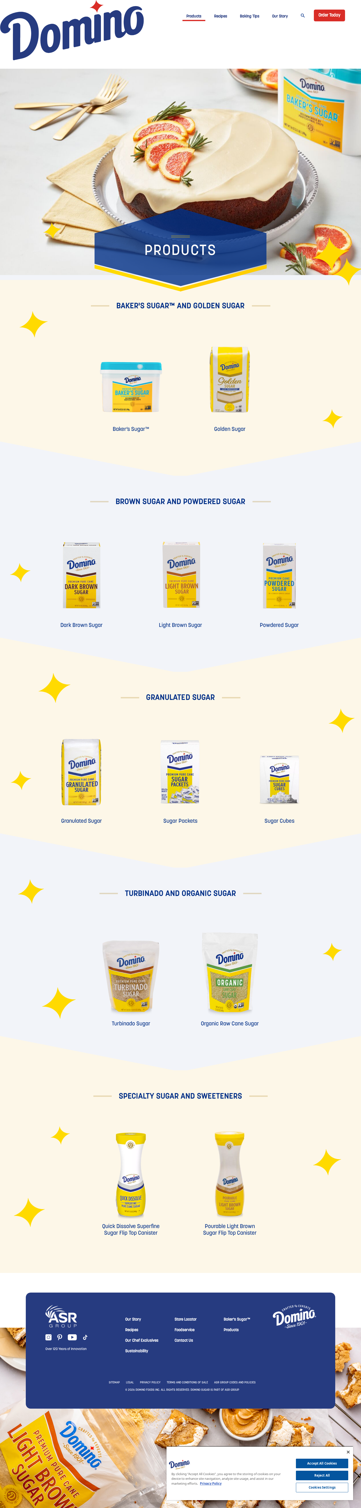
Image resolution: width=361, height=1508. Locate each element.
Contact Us (184, 1341)
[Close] (348, 1452)
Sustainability (136, 1351)
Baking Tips (249, 16)
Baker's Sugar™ (237, 1320)
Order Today (329, 15)
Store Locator (186, 1320)
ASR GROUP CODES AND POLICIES (235, 1382)
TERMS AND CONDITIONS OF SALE (187, 1382)
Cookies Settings (322, 1487)
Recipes (220, 16)
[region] (260, 1473)
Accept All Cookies (322, 1463)
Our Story (280, 16)
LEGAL (130, 1382)
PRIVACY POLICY (150, 1382)
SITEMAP (114, 1382)
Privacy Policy (211, 1483)
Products (193, 16)
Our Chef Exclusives (141, 1341)
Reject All (322, 1475)
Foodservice (184, 1330)
